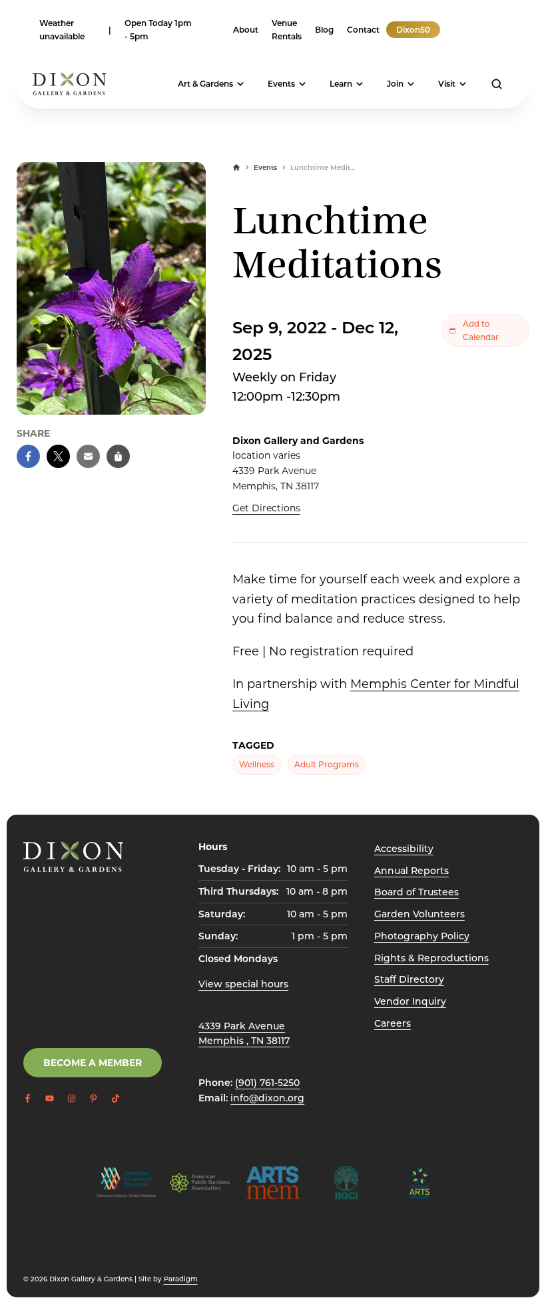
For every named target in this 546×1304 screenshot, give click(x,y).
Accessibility (403, 848)
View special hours (243, 983)
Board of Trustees (416, 891)
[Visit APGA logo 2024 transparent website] (200, 1182)
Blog (324, 29)
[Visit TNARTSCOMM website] (419, 1182)
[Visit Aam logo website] (126, 1182)
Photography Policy (421, 935)
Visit (446, 83)
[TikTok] (500, 29)
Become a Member (92, 1062)
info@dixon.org (267, 1097)
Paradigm (181, 1278)
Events (281, 83)
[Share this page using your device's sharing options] (118, 456)
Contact (363, 29)
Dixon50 (413, 29)
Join (395, 83)
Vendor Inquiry (410, 1001)
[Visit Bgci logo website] (346, 1182)
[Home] (236, 167)
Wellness (256, 764)
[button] (28, 456)
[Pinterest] (486, 29)
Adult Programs (326, 764)
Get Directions (266, 507)
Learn (341, 83)
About (245, 29)
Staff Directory (409, 979)
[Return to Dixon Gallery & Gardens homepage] (73, 856)
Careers (392, 1023)
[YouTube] (460, 29)
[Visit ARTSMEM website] (273, 1182)
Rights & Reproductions (431, 957)
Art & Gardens (205, 83)
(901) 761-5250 (267, 1082)
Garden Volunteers (419, 913)
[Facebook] (446, 29)
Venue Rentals (287, 29)
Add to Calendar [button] (481, 330)
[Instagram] (473, 29)
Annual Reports (411, 870)
